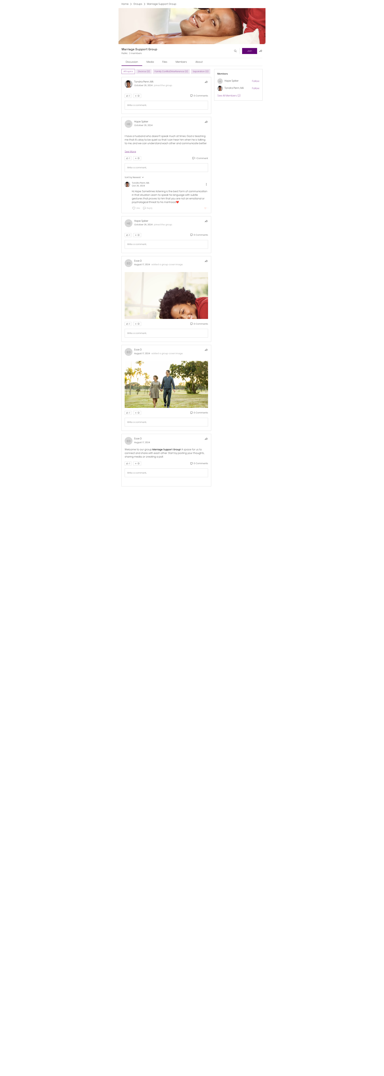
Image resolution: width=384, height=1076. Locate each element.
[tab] (128, 71)
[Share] (206, 82)
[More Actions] (206, 184)
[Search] (235, 51)
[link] (132, 62)
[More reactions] (137, 96)
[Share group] (260, 51)
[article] (166, 95)
